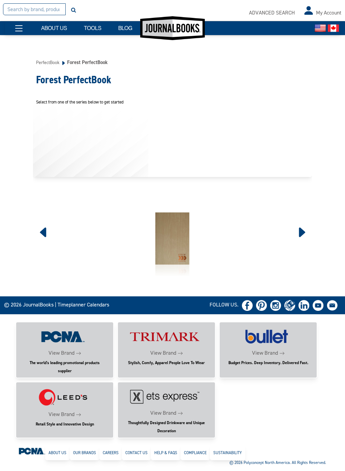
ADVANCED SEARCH (272, 12)
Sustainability (227, 452)
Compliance (195, 452)
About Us (57, 452)
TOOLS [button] (92, 28)
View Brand (61, 352)
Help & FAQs (165, 452)
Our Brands (84, 452)
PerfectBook (48, 62)
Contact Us (136, 452)
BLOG (125, 28)
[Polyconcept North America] (32, 450)
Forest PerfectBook (87, 62)
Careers (111, 452)
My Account (328, 12)
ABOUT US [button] (54, 28)
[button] (19, 28)
